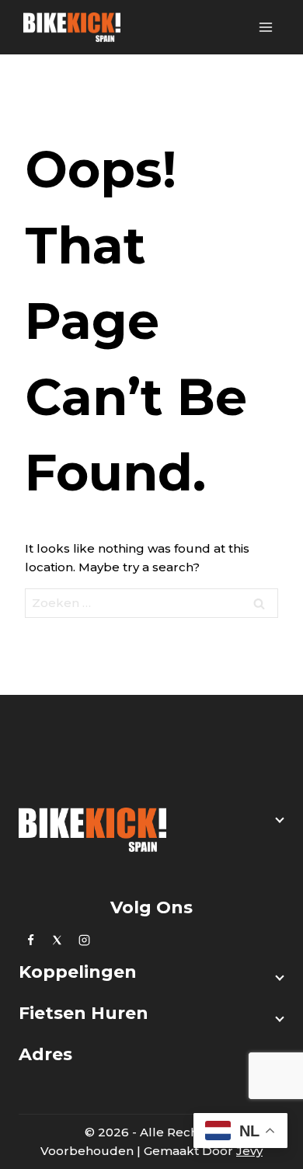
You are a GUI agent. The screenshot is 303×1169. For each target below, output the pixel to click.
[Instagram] (84, 939)
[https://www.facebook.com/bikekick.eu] (30, 939)
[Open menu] (265, 27)
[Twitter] (57, 939)
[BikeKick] (71, 27)
